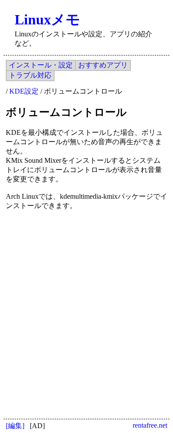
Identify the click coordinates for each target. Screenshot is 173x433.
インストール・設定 (41, 65)
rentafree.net (150, 425)
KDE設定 (24, 91)
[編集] (15, 425)
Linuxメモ (47, 20)
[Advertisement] (86, 306)
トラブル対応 (30, 75)
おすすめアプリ (103, 65)
